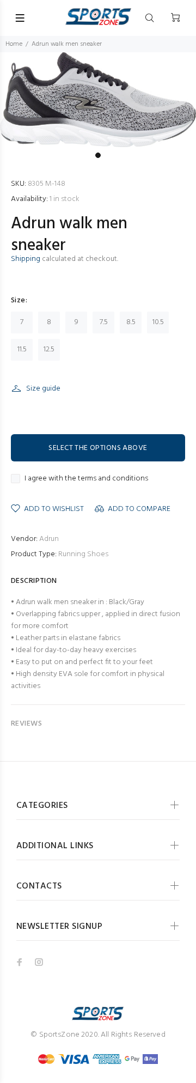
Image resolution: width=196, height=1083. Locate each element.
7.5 (104, 322)
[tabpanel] (98, 99)
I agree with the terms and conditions (86, 479)
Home (13, 44)
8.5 (131, 322)
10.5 (158, 322)
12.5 (49, 349)
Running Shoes (83, 554)
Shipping (25, 259)
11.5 (22, 349)
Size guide (43, 388)
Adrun (49, 539)
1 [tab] (98, 155)
